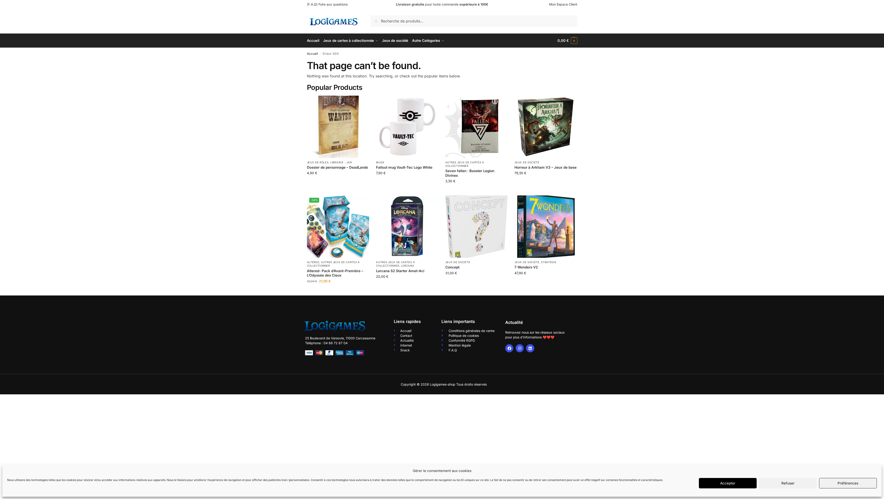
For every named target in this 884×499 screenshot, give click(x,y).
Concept (452, 267)
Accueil (312, 53)
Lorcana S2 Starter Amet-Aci (400, 271)
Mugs (380, 162)
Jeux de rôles (318, 162)
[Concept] (476, 226)
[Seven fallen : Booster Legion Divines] (476, 127)
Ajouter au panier (338, 183)
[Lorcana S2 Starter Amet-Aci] (407, 226)
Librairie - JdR (341, 162)
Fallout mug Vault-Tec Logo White (404, 167)
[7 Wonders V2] (545, 226)
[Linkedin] (530, 348)
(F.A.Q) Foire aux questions (327, 4)
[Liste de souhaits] (362, 102)
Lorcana (407, 265)
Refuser (788, 483)
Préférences (848, 483)
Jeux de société (526, 162)
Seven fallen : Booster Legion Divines (469, 173)
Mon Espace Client (563, 4)
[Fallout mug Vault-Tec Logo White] (407, 127)
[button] (567, 41)
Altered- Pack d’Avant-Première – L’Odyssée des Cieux (335, 273)
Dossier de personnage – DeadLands (337, 167)
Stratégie (548, 262)
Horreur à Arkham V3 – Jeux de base (545, 167)
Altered (313, 262)
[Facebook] (509, 348)
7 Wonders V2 (526, 267)
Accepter (727, 483)
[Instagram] (520, 348)
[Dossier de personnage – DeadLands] (338, 127)
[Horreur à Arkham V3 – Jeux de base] (545, 127)
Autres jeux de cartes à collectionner (464, 164)
